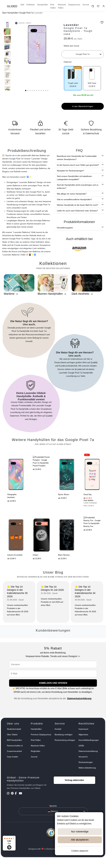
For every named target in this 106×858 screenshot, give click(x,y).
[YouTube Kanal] (20, 794)
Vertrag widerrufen (74, 780)
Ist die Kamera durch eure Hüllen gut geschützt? (78, 165)
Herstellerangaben (65, 228)
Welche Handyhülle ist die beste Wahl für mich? (77, 205)
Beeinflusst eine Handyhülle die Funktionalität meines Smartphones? (76, 157)
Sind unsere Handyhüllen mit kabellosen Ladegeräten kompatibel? (74, 177)
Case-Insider (12, 757)
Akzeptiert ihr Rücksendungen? (70, 171)
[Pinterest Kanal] (12, 794)
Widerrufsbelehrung (87, 768)
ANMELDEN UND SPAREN (53, 683)
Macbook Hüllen (62, 6)
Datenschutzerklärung (79, 698)
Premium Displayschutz (41, 734)
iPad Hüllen (53, 6)
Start (4, 13)
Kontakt (58, 729)
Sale (22, 4)
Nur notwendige (79, 831)
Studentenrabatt (14, 729)
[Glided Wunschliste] (92, 7)
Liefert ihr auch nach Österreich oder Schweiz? (77, 211)
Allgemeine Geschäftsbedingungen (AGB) (89, 740)
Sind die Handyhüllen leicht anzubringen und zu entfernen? (77, 186)
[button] (25, 90)
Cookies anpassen (79, 851)
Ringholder (35, 751)
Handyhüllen (42, 4)
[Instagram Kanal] (8, 794)
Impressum (83, 729)
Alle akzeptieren (80, 839)
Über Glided (12, 734)
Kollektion (30, 4)
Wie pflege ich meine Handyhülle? (72, 194)
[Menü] (14, 837)
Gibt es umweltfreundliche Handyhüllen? (74, 199)
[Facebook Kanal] (16, 794)
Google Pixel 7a (26, 13)
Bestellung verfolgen (63, 734)
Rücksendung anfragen (65, 740)
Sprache (53, 806)
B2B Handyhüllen (14, 740)
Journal (85, 4)
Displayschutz (74, 4)
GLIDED (12, 6)
